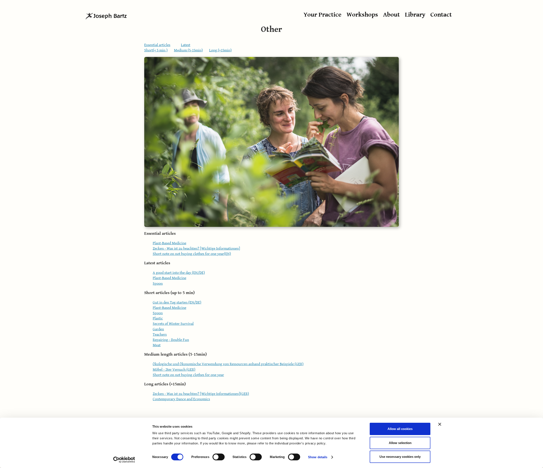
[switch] (219, 457)
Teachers (160, 334)
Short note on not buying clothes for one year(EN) (192, 254)
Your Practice (322, 14)
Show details (317, 457)
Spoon (158, 283)
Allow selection (400, 443)
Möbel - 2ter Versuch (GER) (174, 369)
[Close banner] (439, 424)
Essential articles (157, 45)
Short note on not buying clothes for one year (188, 375)
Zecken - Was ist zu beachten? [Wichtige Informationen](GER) (201, 394)
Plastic (158, 318)
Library (415, 14)
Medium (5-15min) (188, 50)
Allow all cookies (400, 429)
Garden (158, 329)
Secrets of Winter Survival (173, 323)
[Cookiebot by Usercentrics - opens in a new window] (124, 460)
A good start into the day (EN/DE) (179, 272)
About (391, 14)
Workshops (362, 14)
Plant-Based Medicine (169, 243)
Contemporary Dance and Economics (181, 399)
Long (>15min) (220, 50)
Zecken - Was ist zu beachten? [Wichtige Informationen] (196, 248)
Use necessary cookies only (400, 456)
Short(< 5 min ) (156, 50)
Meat (157, 345)
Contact (441, 14)
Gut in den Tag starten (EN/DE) (177, 302)
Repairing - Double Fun (171, 340)
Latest (185, 45)
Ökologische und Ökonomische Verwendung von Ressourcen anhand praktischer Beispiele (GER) (228, 364)
